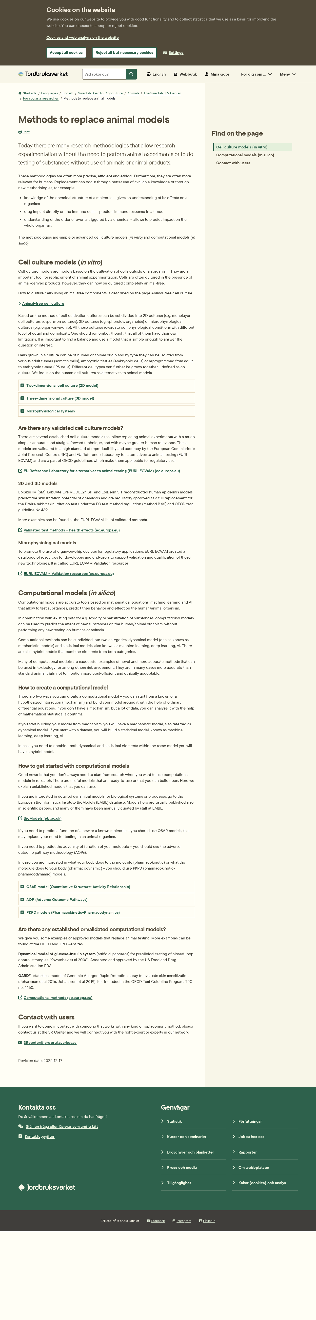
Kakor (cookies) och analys (262, 1182)
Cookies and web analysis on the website (82, 37)
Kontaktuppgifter (40, 1136)
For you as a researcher (41, 98)
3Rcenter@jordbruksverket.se (50, 1042)
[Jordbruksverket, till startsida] (43, 74)
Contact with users (233, 162)
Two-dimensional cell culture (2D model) (62, 385)
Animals (133, 93)
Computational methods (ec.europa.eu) (57, 997)
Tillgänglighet (179, 1182)
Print (26, 132)
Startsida (29, 93)
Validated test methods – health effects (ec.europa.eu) (71, 529)
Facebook (158, 1221)
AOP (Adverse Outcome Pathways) (56, 899)
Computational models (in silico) (245, 154)
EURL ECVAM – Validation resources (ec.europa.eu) (68, 573)
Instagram (184, 1221)
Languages (49, 93)
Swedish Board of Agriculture (100, 93)
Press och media (182, 1167)
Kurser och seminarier (186, 1136)
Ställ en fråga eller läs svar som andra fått (62, 1126)
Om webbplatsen (253, 1167)
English (67, 93)
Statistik (174, 1121)
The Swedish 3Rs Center (162, 93)
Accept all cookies (66, 52)
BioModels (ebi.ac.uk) (42, 818)
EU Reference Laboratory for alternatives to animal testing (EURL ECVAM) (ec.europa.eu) (101, 470)
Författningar (250, 1121)
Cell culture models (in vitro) (242, 146)
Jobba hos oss (251, 1136)
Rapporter (247, 1152)
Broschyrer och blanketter (190, 1152)
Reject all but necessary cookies (124, 52)
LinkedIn (209, 1221)
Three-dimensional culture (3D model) (60, 398)
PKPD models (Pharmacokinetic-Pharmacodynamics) (73, 912)
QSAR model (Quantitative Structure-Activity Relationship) (78, 886)
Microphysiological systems (50, 410)
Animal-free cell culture (43, 303)
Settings (176, 52)
